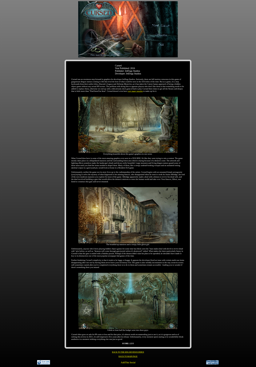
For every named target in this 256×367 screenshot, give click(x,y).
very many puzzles (135, 91)
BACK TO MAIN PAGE (128, 356)
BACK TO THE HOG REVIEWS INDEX (128, 352)
